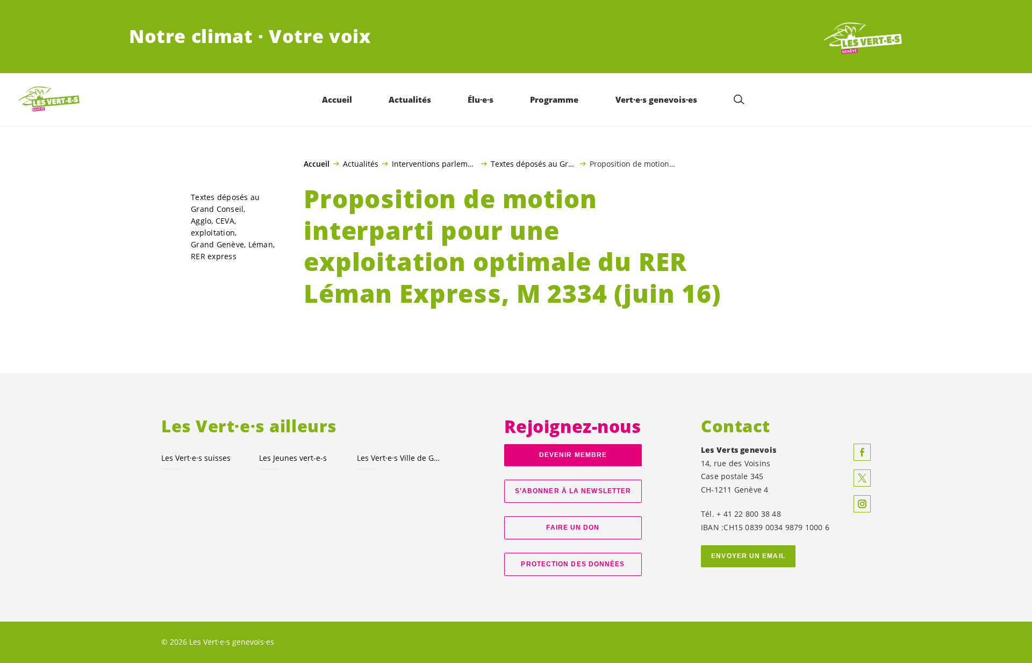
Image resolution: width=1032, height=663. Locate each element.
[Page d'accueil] (863, 36)
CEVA (225, 221)
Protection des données (573, 564)
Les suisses (196, 458)
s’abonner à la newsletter (573, 491)
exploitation (213, 232)
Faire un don (572, 527)
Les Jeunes (293, 458)
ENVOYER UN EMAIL (748, 556)
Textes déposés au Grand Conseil (533, 163)
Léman (260, 244)
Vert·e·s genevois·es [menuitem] (656, 99)
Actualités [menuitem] (410, 99)
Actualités (360, 163)
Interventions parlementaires (434, 163)
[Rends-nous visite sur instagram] (862, 503)
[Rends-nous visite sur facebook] (862, 452)
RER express (213, 256)
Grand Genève (217, 244)
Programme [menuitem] (554, 99)
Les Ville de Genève (399, 458)
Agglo (201, 221)
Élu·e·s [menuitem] (480, 99)
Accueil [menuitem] (337, 99)
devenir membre (573, 455)
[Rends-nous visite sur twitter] (862, 478)
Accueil (316, 164)
